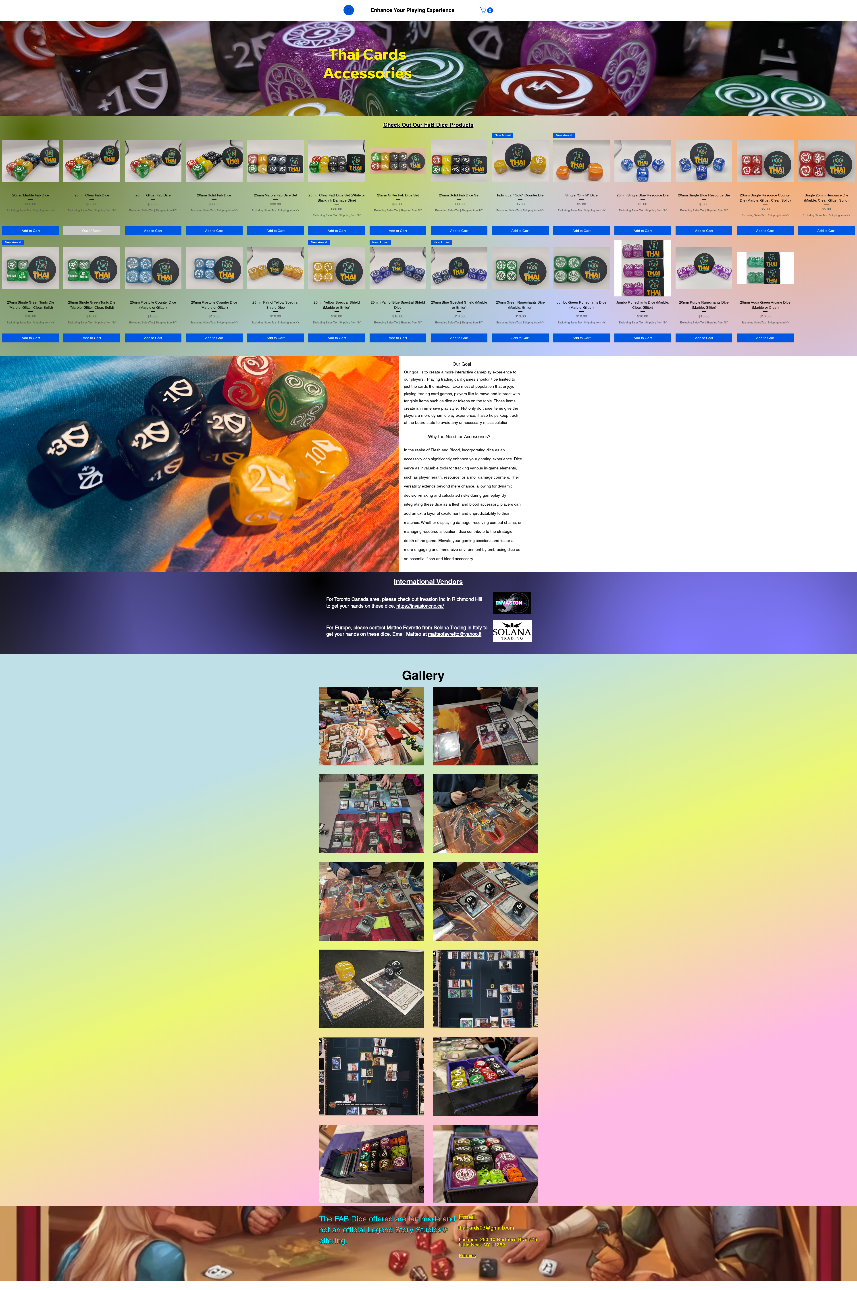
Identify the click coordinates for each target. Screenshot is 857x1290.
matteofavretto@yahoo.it (454, 634)
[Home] (348, 10)
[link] (214, 221)
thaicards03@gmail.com (486, 1228)
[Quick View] (30, 161)
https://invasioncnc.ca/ (420, 606)
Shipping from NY (43, 210)
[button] (487, 10)
